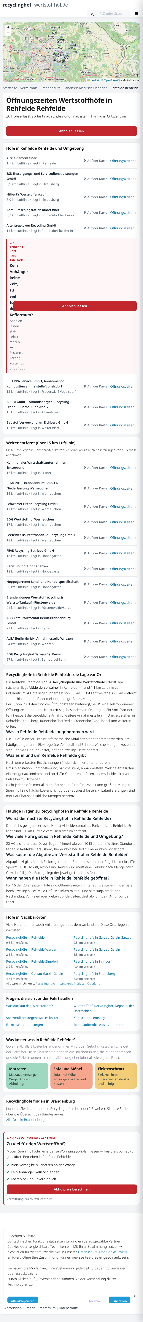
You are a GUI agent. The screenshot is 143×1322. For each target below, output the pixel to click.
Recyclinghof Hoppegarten (27, 566)
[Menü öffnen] (136, 13)
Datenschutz (68, 1308)
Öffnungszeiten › (123, 160)
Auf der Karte (97, 160)
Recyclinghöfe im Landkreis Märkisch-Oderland (68, 983)
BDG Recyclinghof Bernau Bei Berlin (34, 654)
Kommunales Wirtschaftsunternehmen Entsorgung (36, 465)
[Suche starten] (92, 13)
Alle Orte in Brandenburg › (26, 1119)
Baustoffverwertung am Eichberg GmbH (37, 422)
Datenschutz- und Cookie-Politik (102, 1252)
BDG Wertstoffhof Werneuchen (30, 519)
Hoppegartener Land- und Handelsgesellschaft (43, 581)
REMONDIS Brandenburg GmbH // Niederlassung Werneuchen (32, 485)
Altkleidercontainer (21, 158)
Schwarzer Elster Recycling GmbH (32, 504)
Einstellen (119, 1301)
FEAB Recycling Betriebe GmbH (30, 550)
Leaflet (94, 80)
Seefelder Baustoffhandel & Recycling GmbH (41, 535)
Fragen (30, 1308)
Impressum (47, 1308)
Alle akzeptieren (22, 1301)
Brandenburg (50, 88)
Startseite (10, 88)
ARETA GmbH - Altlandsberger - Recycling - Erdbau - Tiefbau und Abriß (39, 404)
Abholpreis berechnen (72, 1189)
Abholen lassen (71, 131)
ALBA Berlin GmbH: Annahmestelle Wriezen (40, 638)
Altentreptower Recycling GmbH (31, 225)
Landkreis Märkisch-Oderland (85, 88)
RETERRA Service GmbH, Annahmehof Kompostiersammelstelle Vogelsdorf (35, 383)
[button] (75, 50)
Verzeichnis (28, 88)
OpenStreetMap (113, 80)
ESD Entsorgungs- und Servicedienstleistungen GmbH (42, 176)
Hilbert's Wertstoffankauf (26, 194)
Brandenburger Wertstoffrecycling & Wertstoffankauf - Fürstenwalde (35, 599)
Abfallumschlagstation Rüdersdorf (33, 210)
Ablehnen (96, 1301)
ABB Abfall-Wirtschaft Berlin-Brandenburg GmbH (39, 620)
